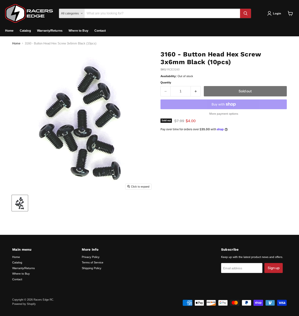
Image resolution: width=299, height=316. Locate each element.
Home (9, 30)
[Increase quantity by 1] (196, 91)
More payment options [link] (223, 113)
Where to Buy (78, 30)
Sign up (273, 268)
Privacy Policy (90, 257)
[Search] (245, 13)
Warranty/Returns (49, 30)
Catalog (25, 30)
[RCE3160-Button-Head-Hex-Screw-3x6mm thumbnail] (20, 203)
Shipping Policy (91, 268)
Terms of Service (92, 262)
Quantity (165, 82)
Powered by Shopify (24, 303)
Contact (100, 30)
